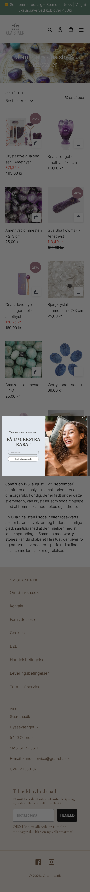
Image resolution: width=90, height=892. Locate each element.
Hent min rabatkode (23, 459)
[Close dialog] (84, 419)
